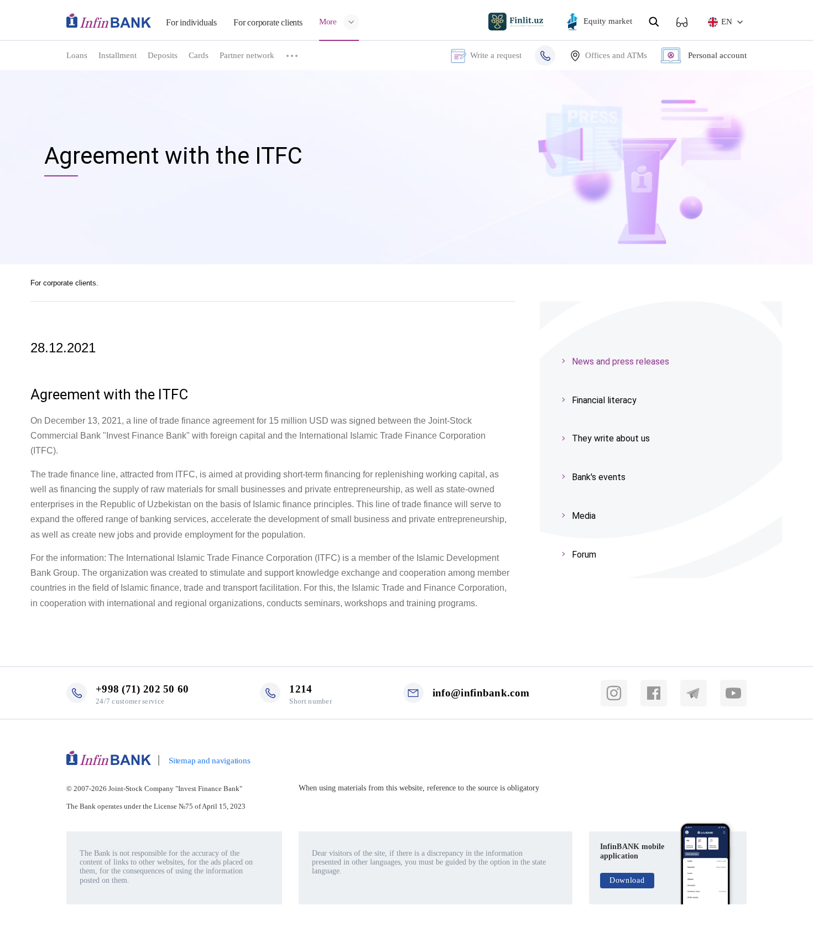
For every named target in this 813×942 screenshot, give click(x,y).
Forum (584, 554)
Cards (199, 55)
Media (584, 516)
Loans (76, 55)
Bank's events (599, 477)
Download (627, 880)
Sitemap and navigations (209, 760)
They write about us (611, 438)
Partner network (247, 55)
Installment (117, 55)
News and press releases (620, 361)
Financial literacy (604, 400)
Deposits (163, 55)
